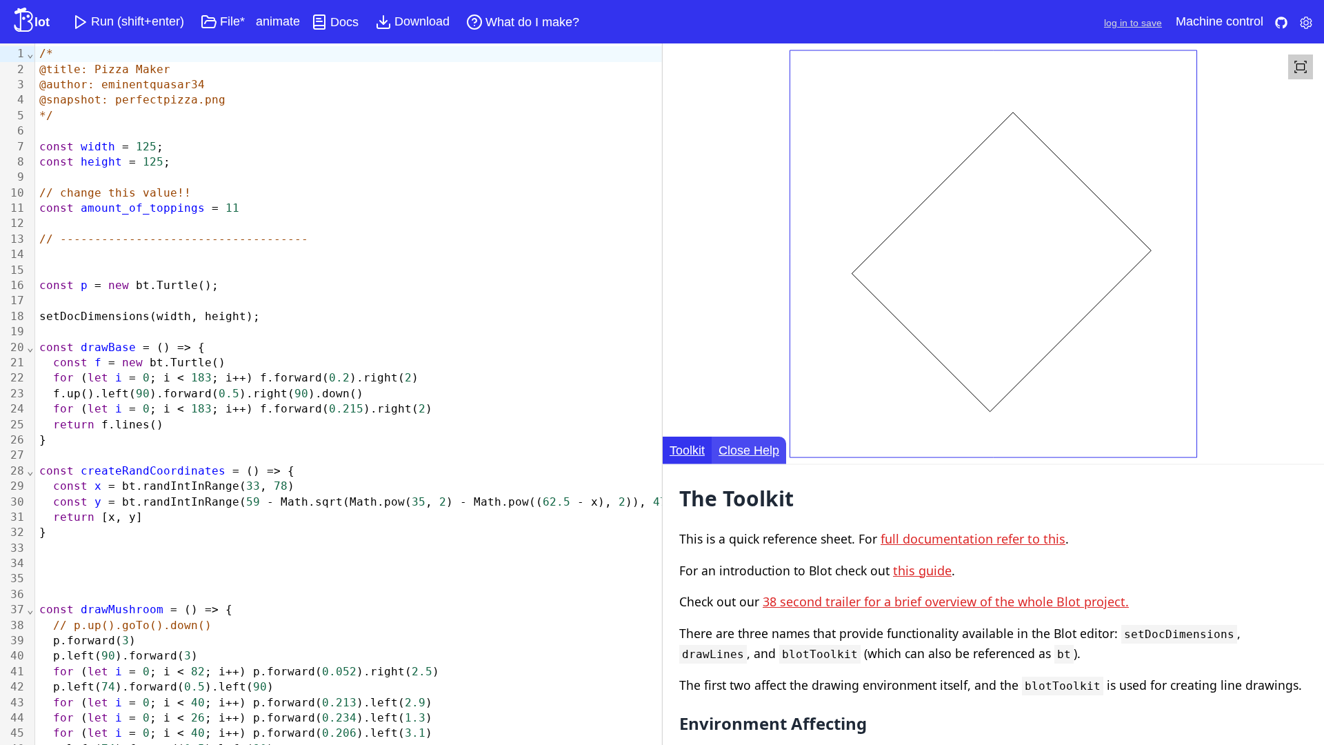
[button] (128, 21)
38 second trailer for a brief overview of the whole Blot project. (946, 601)
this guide (922, 570)
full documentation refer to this (973, 538)
